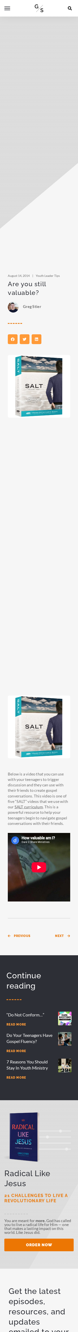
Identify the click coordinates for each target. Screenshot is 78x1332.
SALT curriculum (29, 806)
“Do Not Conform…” (25, 1014)
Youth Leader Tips (48, 276)
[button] (70, 8)
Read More (16, 1024)
